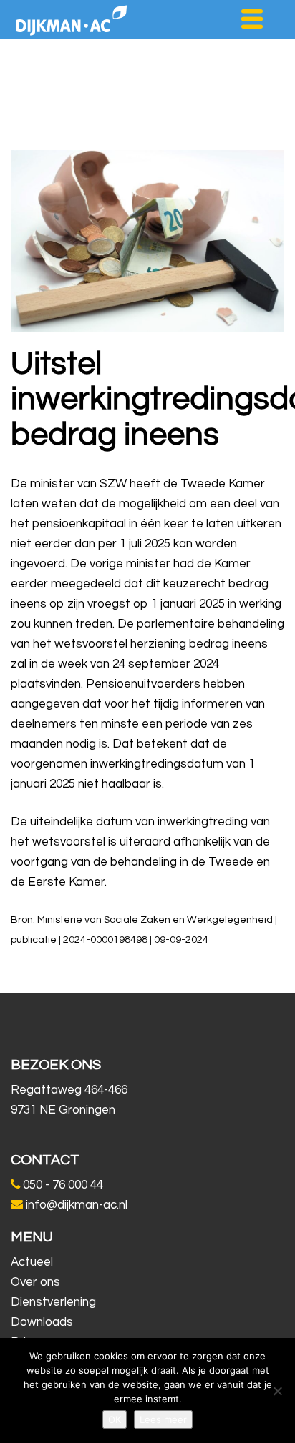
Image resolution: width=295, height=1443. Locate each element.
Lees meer (163, 1419)
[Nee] (277, 1391)
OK (114, 1419)
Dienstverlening (53, 1302)
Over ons (35, 1282)
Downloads (42, 1322)
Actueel (32, 1262)
